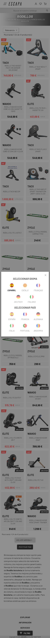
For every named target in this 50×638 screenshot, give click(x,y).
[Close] (45, 275)
